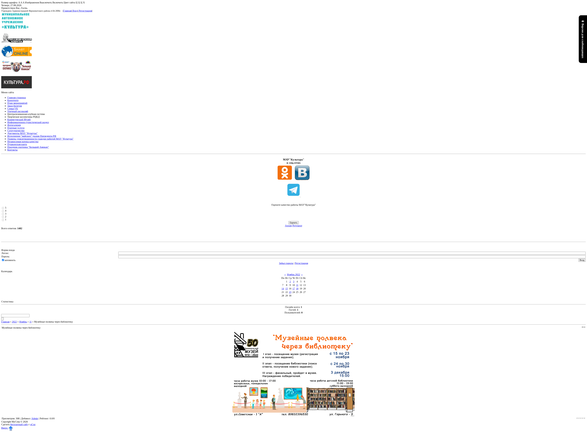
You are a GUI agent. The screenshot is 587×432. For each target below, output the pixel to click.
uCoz (32, 424)
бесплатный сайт (19, 424)
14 (283, 288)
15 (286, 288)
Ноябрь (23, 321)
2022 (14, 321)
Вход (75, 10)
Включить (57, 2)
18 (297, 288)
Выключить (46, 2)
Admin (34, 418)
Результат (297, 225)
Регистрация (85, 10)
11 (297, 285)
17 (293, 288)
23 (290, 292)
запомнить (9, 260)
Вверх (4, 428)
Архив (288, 225)
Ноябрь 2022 (293, 274)
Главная (67, 10)
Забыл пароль (286, 263)
